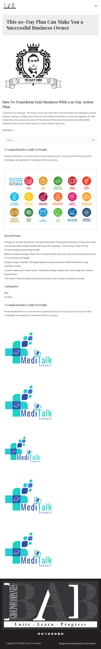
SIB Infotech (90, 643)
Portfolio (8, 297)
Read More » (8, 130)
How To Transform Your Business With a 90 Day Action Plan (47, 104)
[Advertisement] (50, 607)
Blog (6, 293)
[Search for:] (50, 140)
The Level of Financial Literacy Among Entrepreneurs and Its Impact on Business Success (44, 278)
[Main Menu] (96, 6)
